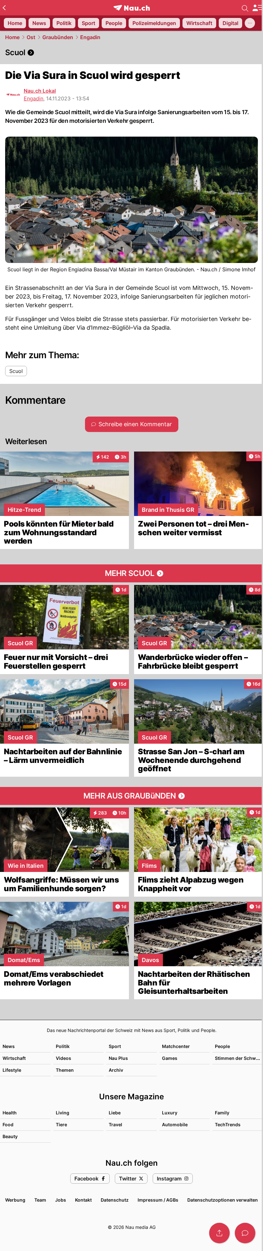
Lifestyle (12, 1070)
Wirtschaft (14, 1058)
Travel (115, 1124)
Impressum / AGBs (158, 1200)
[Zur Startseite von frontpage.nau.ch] (132, 8)
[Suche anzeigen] (245, 8)
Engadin (90, 37)
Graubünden (57, 37)
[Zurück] (4, 7)
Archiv (116, 1070)
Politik (63, 1046)
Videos (63, 1058)
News (9, 1046)
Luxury (169, 1112)
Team (40, 1200)
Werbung (15, 1200)
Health (10, 1112)
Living (62, 1112)
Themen (65, 1070)
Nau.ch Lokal (40, 91)
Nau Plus (118, 1058)
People (222, 1046)
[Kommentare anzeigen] (245, 1233)
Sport (115, 1046)
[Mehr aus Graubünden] (131, 796)
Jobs (60, 1200)
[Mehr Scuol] (131, 573)
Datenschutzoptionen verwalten (222, 1200)
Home (12, 37)
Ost (31, 37)
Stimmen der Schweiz (238, 1058)
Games (169, 1058)
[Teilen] (219, 1233)
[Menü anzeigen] (257, 8)
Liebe (115, 1112)
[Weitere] (250, 23)
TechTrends (228, 1124)
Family (222, 1112)
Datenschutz (115, 1200)
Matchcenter (176, 1046)
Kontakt (83, 1200)
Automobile (175, 1124)
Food (8, 1124)
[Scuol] (131, 53)
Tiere (61, 1124)
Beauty (10, 1136)
